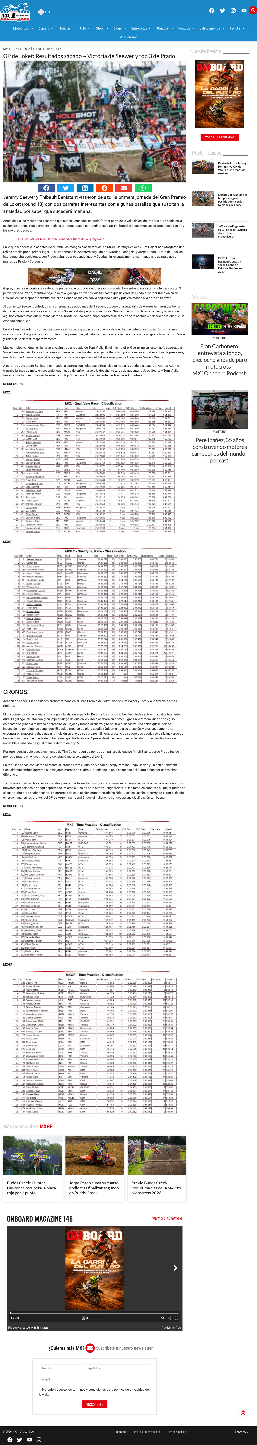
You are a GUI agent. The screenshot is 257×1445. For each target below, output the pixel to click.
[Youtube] (244, 10)
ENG (48, 12)
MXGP (7, 49)
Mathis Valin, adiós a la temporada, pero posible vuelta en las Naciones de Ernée (232, 200)
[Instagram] (233, 10)
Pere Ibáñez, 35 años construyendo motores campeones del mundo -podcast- (220, 450)
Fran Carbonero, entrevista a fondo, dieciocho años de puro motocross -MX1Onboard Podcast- (219, 360)
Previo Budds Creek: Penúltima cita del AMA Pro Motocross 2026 (156, 1187)
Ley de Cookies (176, 1432)
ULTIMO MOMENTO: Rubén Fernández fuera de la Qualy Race (61, 239)
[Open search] (253, 10)
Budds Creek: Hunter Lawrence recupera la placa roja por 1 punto (31, 1187)
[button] (46, 188)
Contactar (120, 1432)
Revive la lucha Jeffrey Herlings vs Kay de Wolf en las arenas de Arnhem (232, 168)
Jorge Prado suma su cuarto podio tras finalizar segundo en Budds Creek (94, 1187)
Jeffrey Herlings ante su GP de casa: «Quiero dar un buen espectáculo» (232, 231)
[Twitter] (222, 10)
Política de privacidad (147, 1432)
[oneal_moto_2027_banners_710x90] (94, 283)
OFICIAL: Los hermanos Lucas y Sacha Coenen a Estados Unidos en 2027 (230, 264)
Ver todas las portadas (167, 1218)
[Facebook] (212, 10)
